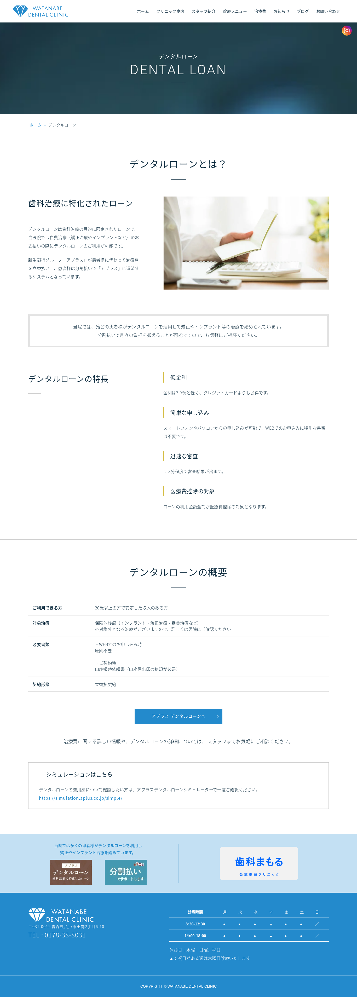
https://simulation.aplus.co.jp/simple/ (81, 798)
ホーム (143, 11)
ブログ (303, 11)
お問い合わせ (328, 11)
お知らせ (282, 11)
